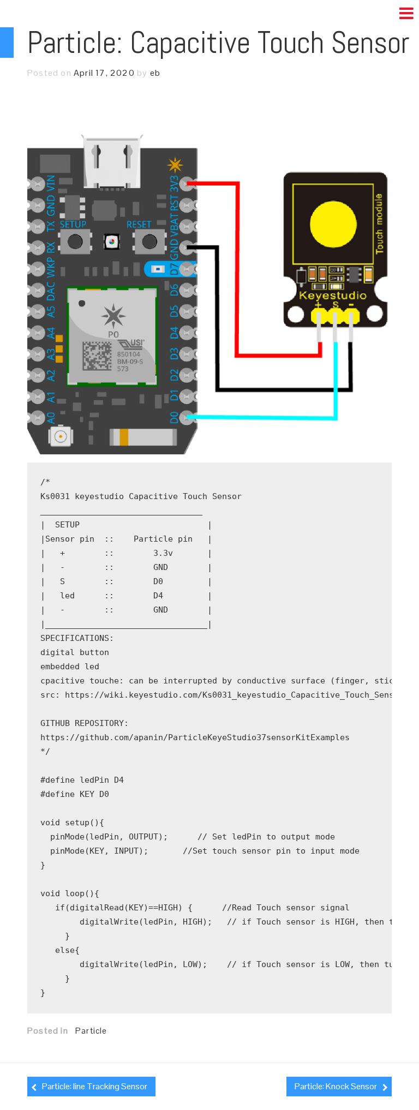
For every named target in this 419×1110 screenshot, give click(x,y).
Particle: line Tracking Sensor (94, 1086)
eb (155, 73)
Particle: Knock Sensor (336, 1086)
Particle (91, 1030)
